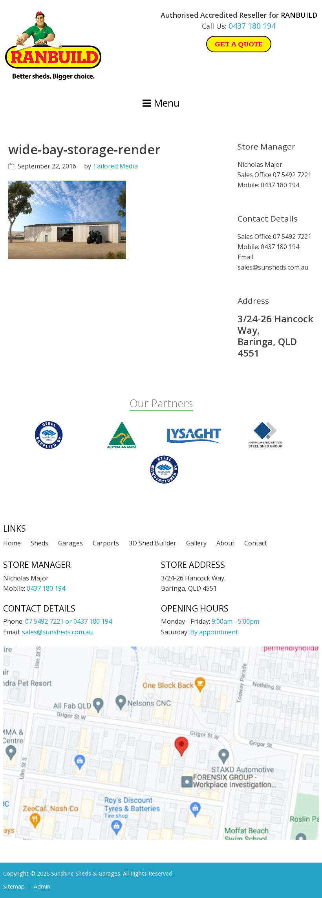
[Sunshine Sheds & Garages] (53, 77)
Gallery (196, 543)
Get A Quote (239, 44)
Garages (70, 543)
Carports (106, 543)
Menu (165, 102)
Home (12, 543)
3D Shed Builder (152, 543)
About (225, 543)
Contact (255, 543)
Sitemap (14, 886)
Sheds (39, 543)
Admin (42, 886)
